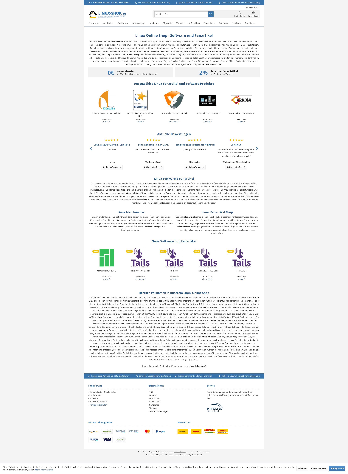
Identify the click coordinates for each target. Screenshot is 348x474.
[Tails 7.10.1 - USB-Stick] (174, 257)
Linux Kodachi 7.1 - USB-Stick (140, 113)
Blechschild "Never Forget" (174, 113)
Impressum (154, 398)
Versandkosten (179, 452)
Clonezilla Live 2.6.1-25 (241, 113)
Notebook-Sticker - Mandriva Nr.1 (107, 114)
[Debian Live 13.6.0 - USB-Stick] (241, 257)
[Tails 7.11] (140, 257)
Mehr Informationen (44, 469)
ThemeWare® (196, 455)
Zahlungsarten (96, 395)
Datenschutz (155, 401)
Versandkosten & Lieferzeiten (103, 392)
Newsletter (154, 405)
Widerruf (94, 398)
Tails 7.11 (140, 270)
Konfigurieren (337, 468)
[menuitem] (252, 7)
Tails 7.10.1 (208, 270)
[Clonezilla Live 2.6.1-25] (241, 100)
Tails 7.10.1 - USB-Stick (174, 270)
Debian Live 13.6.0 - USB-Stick (241, 270)
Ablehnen (302, 468)
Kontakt (152, 395)
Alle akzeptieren (318, 468)
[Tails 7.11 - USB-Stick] (106, 257)
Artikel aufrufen (110, 167)
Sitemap (153, 408)
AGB (151, 392)
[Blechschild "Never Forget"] (174, 100)
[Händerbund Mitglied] (233, 407)
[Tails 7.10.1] (208, 257)
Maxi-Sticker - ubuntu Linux (207, 113)
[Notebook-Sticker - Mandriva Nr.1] (106, 100)
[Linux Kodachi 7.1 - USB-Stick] (140, 100)
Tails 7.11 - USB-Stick (106, 270)
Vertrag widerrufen (98, 405)
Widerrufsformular (98, 401)
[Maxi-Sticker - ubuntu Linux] (208, 100)
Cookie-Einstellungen (158, 411)
